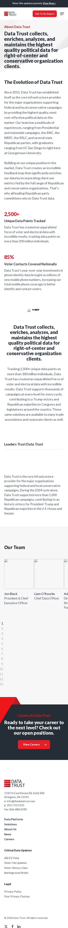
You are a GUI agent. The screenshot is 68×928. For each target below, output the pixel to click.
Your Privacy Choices (17, 896)
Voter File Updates (15, 862)
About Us (10, 829)
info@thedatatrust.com (21, 801)
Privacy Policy (13, 891)
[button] (62, 14)
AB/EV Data (11, 858)
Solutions (10, 824)
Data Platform (13, 819)
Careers (9, 839)
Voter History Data (16, 867)
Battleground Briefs (16, 872)
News (7, 834)
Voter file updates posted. (34, 3)
